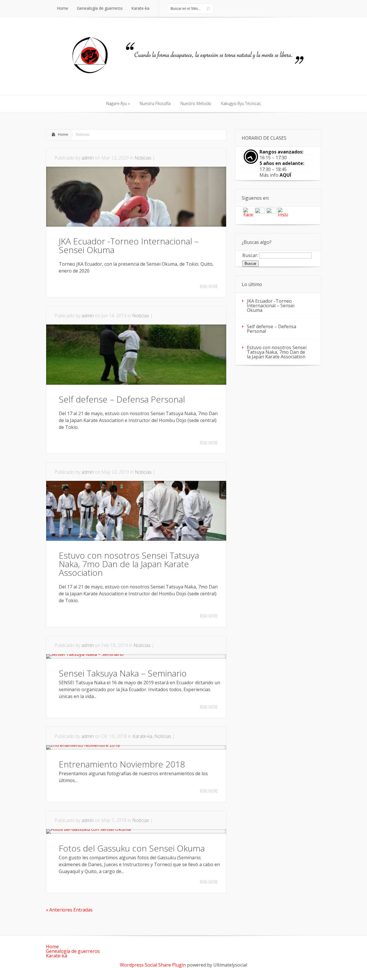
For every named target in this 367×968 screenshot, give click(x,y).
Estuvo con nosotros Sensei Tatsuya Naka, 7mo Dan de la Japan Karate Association (129, 563)
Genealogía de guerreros (73, 951)
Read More (209, 286)
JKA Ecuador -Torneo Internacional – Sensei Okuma (129, 245)
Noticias (142, 158)
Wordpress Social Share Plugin (153, 965)
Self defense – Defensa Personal (122, 399)
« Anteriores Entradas (69, 910)
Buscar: (250, 255)
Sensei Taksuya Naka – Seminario (123, 673)
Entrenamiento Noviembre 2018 (122, 764)
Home (63, 134)
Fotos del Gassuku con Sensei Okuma (132, 848)
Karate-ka (142, 736)
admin (87, 158)
